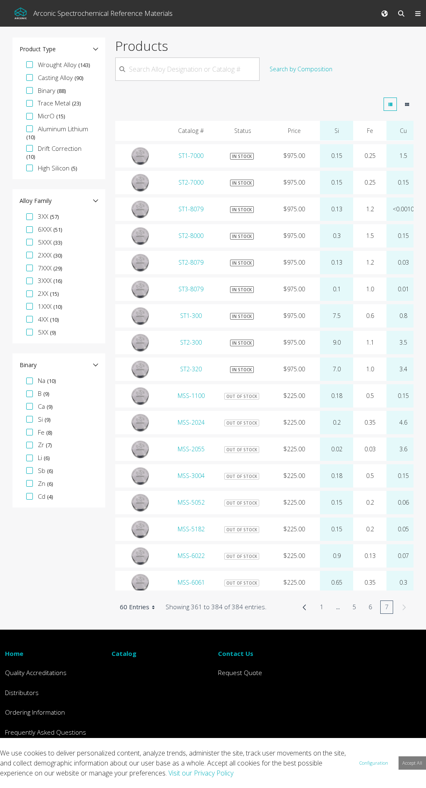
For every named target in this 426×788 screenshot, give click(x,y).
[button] (59, 49)
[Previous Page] (304, 607)
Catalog (123, 653)
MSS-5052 (191, 502)
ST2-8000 (190, 236)
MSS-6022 (191, 556)
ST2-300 (191, 342)
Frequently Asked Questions (45, 732)
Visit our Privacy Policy (200, 773)
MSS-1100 (191, 396)
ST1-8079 (190, 209)
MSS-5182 (191, 529)
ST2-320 (191, 369)
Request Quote (240, 672)
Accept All (412, 763)
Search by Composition (301, 69)
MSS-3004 (191, 476)
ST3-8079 (190, 289)
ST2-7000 (190, 182)
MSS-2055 (191, 449)
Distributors (22, 692)
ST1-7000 (190, 156)
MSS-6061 (191, 582)
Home (14, 653)
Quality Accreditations (36, 672)
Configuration (373, 763)
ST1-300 (191, 316)
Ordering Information (35, 712)
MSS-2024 (191, 422)
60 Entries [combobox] (134, 607)
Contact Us (235, 653)
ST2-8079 (190, 262)
